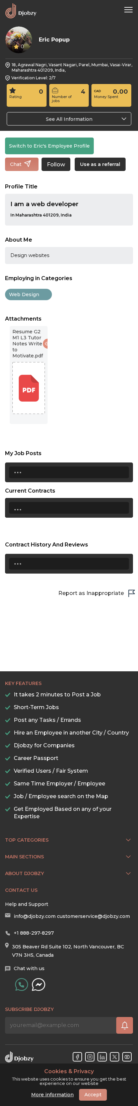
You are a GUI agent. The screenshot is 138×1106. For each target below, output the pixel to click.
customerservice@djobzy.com (93, 916)
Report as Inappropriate (91, 593)
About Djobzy (24, 873)
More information (52, 1095)
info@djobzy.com (35, 916)
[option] (29, 375)
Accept (92, 1095)
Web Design (24, 294)
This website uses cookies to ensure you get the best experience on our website (69, 1077)
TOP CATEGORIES (27, 840)
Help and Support (26, 904)
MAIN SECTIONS (24, 857)
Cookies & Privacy (69, 1071)
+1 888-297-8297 (34, 933)
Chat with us (29, 968)
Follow (56, 164)
